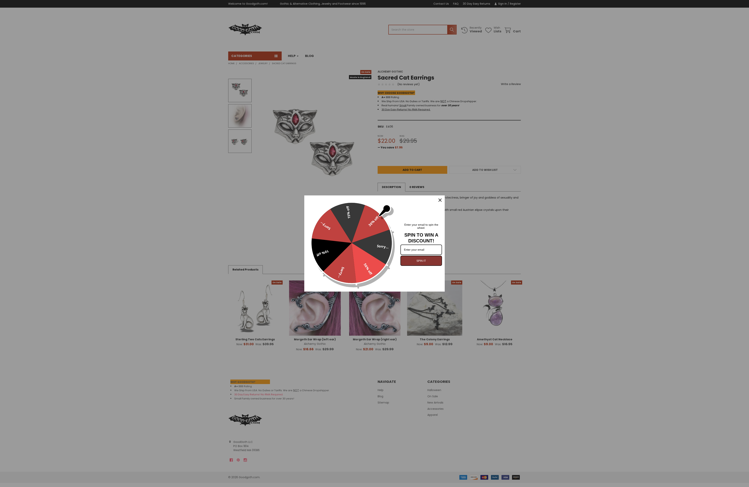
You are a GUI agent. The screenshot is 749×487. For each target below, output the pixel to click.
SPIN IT (421, 260)
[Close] (440, 200)
